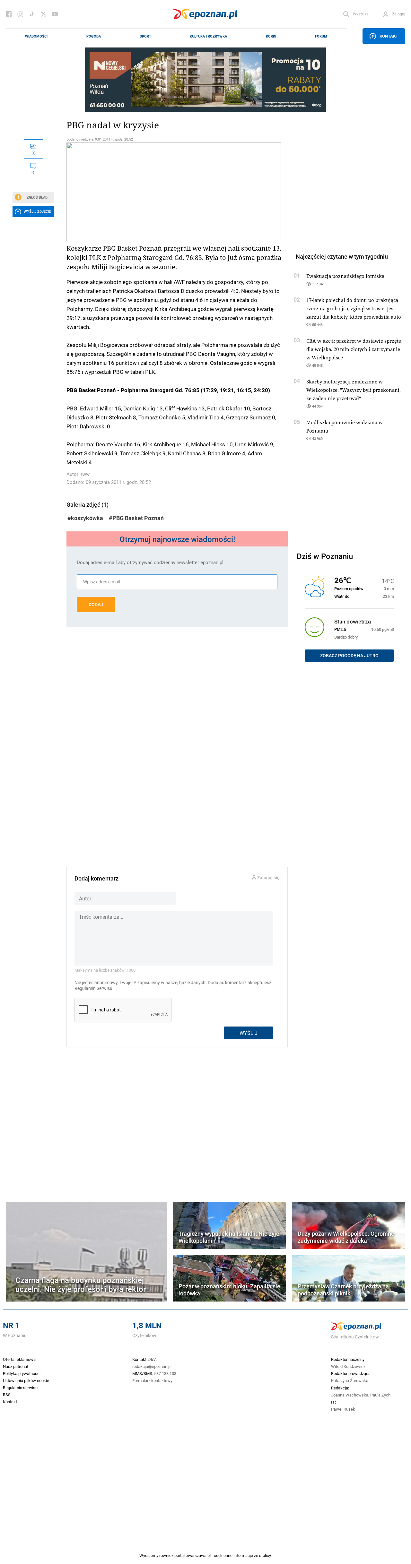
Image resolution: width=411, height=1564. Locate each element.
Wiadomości (36, 36)
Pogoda (93, 36)
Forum (321, 36)
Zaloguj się (268, 878)
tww (85, 474)
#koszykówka (85, 518)
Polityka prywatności (21, 1373)
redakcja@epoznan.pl (151, 1366)
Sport (145, 36)
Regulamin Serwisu (93, 988)
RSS (7, 1394)
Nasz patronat (15, 1366)
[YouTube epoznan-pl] (55, 14)
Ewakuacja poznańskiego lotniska (345, 276)
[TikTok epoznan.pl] (32, 14)
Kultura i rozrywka (208, 36)
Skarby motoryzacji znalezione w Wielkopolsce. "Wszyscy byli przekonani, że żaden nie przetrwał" (353, 389)
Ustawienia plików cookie (26, 1380)
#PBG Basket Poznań (136, 518)
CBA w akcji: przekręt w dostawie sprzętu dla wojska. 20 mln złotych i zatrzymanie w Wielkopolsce (354, 349)
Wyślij (249, 1032)
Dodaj (96, 604)
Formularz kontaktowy (152, 1380)
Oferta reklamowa (19, 1359)
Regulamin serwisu (20, 1387)
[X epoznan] (43, 14)
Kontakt (389, 36)
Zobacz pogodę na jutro (349, 655)
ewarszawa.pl (198, 1555)
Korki (271, 36)
